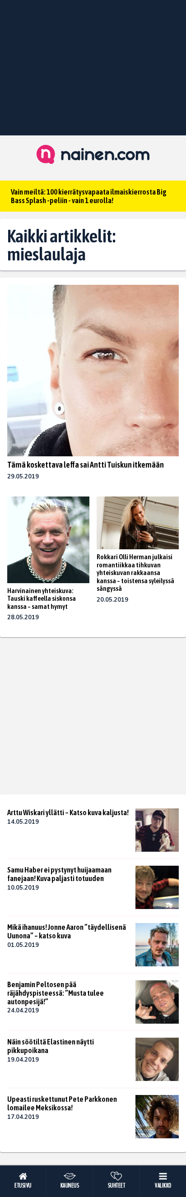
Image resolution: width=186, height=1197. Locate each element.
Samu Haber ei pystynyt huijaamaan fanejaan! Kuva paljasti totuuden (59, 874)
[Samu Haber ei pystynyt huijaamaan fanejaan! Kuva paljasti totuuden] (157, 887)
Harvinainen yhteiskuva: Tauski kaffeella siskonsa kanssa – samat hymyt (41, 598)
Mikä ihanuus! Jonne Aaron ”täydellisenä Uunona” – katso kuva (66, 931)
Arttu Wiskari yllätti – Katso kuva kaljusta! (68, 812)
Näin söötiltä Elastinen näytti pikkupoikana (50, 1046)
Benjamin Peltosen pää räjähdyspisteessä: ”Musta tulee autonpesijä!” (55, 993)
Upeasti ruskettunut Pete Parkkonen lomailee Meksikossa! (62, 1103)
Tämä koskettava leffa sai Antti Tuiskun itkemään (85, 464)
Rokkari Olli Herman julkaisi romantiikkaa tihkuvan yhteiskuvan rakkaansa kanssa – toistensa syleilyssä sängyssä (135, 572)
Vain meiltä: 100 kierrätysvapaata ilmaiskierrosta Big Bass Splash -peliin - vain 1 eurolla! (89, 196)
